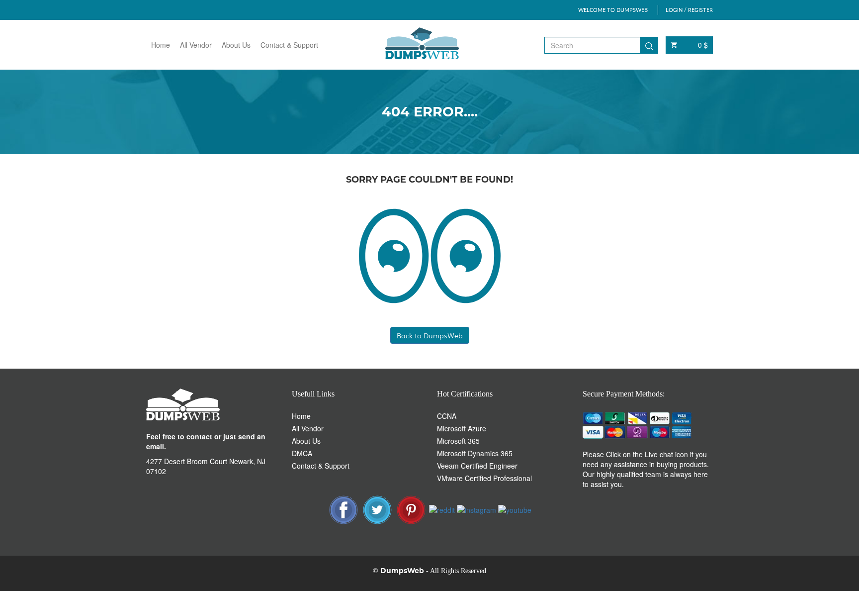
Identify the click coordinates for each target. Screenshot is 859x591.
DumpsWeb (402, 570)
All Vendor (196, 45)
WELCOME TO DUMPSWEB (613, 9)
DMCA (302, 453)
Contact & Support (289, 45)
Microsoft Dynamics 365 (475, 453)
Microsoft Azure (461, 428)
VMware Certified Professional (484, 478)
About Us (236, 45)
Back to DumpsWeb (430, 335)
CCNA (446, 416)
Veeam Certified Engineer (477, 466)
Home (160, 45)
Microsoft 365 (458, 441)
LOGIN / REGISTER (689, 9)
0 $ (703, 45)
